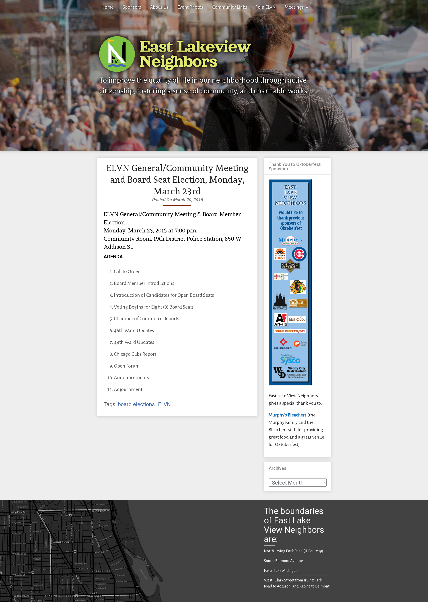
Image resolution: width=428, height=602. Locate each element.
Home (107, 7)
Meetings (294, 7)
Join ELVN (266, 7)
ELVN (164, 404)
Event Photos (190, 7)
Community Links (229, 7)
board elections (136, 404)
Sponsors (132, 7)
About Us (159, 7)
